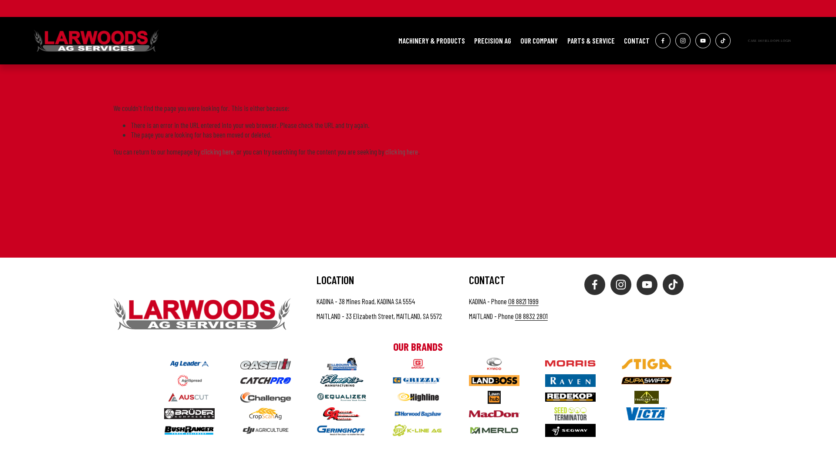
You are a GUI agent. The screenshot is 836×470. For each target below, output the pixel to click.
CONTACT (637, 40)
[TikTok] (723, 40)
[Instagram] (683, 40)
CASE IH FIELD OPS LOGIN (769, 41)
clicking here (217, 151)
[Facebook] (663, 40)
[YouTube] (703, 40)
